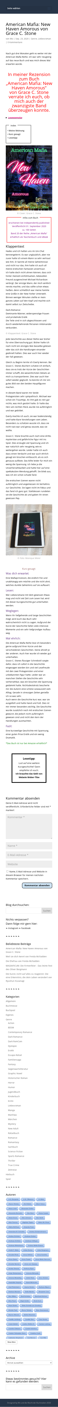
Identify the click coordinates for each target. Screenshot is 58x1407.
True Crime (13, 1165)
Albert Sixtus (40, 1204)
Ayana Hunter (29, 1287)
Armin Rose (30, 1278)
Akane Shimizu (14, 1204)
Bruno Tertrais (26, 1310)
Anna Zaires (13, 1259)
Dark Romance (15, 1036)
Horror (11, 1082)
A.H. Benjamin (13, 1199)
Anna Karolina (42, 1254)
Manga (11, 1110)
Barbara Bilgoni (44, 1287)
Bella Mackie (29, 1291)
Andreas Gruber (30, 1236)
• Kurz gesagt (14, 134)
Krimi (10, 1101)
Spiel (8, 1179)
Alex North (39, 1218)
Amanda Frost (29, 1227)
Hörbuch (10, 1174)
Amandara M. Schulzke (17, 1231)
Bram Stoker (13, 1305)
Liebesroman (44, 38)
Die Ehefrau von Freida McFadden (23, 961)
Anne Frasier (26, 1259)
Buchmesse (11, 1005)
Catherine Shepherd (16, 1338)
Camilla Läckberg (14, 1319)
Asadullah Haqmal (15, 1282)
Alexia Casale (43, 1213)
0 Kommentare (15, 42)
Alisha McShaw (14, 1227)
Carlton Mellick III (28, 1324)
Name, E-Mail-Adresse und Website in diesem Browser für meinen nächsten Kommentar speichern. (26, 875)
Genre (34, 38)
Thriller (11, 1160)
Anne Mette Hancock (43, 1259)
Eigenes (10, 1014)
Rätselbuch (13, 1133)
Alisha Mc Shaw (43, 1222)
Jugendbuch (14, 1091)
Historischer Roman (18, 1078)
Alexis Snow (13, 1218)
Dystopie (12, 1046)
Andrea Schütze (14, 1236)
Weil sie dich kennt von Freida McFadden (26, 956)
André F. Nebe (14, 1250)
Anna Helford (27, 1254)
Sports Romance (16, 1156)
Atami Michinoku (31, 1282)
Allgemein (11, 1001)
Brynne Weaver (14, 1315)
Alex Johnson (26, 1218)
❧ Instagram (12, 928)
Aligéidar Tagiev (27, 1222)
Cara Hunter (43, 1319)
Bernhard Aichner (41, 1296)
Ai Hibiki (41, 1199)
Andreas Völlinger (31, 1241)
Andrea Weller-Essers (35, 1245)
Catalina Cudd (35, 1333)
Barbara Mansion (14, 1291)
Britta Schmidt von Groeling (31, 1305)
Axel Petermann (14, 1287)
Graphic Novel (15, 1073)
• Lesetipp (12, 137)
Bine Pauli (12, 1301)
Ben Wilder (12, 1296)
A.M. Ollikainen (28, 1199)
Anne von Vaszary (31, 1264)
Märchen (12, 1119)
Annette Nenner (14, 1264)
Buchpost (10, 1010)
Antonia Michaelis (32, 1273)
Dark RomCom (15, 1041)
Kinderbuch (14, 1096)
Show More (11, 1342)
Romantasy (13, 1142)
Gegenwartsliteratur (18, 1069)
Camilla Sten (29, 1319)
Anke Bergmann (43, 1250)
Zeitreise (12, 1169)
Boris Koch (37, 1301)
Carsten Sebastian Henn (17, 1333)
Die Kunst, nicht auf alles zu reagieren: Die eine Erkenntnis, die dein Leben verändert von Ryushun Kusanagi (29, 977)
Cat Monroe (32, 1338)
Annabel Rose (13, 1254)
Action (11, 1023)
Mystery (12, 1123)
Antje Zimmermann (15, 1273)
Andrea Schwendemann (37, 1231)
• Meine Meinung (15, 130)
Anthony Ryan (29, 1268)
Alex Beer (30, 1213)
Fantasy (12, 1064)
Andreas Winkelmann (16, 1245)
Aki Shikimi (27, 1204)
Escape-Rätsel (15, 1055)
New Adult (13, 1128)
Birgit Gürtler (25, 1301)
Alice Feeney (13, 1222)
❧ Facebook (24, 928)
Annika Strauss (14, 1268)
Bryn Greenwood (42, 1310)
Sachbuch (13, 1146)
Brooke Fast (13, 1310)
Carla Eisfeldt (13, 1324)
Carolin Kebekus (31, 1328)
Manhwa (12, 1114)
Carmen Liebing (44, 1324)
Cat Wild (43, 1338)
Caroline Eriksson (15, 1328)
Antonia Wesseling (15, 1278)
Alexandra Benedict (15, 1213)
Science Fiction (15, 1151)
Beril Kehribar (25, 1296)
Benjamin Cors (44, 1291)
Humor (11, 1087)
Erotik (11, 1050)
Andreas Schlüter (15, 1241)
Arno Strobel (43, 1278)
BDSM (11, 1027)
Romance (12, 1137)
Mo (11, 38)
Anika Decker (28, 1250)
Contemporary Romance (20, 1032)
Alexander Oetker (27, 1208)
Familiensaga (14, 1059)
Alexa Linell (13, 1208)
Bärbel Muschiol (29, 1315)
